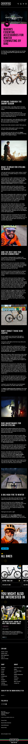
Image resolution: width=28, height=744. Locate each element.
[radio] (19, 581)
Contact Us (16, 683)
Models (2, 674)
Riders (15, 669)
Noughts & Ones (7, 733)
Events (15, 676)
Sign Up (3, 657)
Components (4, 676)
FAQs (15, 672)
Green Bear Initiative (18, 667)
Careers (16, 679)
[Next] (5, 561)
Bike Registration (5, 655)
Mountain (3, 667)
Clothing (3, 683)
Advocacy (16, 678)
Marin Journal (17, 681)
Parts (2, 678)
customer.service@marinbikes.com (7, 717)
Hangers (3, 679)
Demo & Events (4, 658)
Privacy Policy (4, 720)
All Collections (4, 684)
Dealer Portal (4, 653)
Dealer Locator (4, 651)
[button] (23, 4)
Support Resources (18, 674)
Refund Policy (4, 727)
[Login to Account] (21, 4)
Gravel (2, 671)
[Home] (6, 3)
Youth (2, 672)
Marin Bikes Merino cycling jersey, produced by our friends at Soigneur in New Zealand (13, 182)
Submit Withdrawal (5, 725)
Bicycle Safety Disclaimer (6, 722)
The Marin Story (17, 671)
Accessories (4, 681)
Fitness (2, 669)
